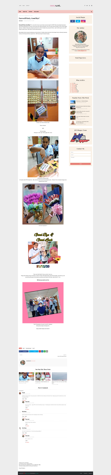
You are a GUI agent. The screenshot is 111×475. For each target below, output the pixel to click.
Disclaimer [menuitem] (36, 11)
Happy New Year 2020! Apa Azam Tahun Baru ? (59, 382)
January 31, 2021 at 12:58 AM (29, 436)
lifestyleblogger (28, 348)
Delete (26, 398)
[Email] (88, 21)
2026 (73, 83)
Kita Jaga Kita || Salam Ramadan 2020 (42, 381)
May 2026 (73, 87)
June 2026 (74, 86)
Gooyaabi (36, 473)
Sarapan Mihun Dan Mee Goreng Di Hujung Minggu (82, 112)
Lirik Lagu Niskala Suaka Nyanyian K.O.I (82, 117)
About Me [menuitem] (25, 11)
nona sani (20, 20)
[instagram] (89, 5)
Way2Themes (28, 473)
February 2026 (74, 90)
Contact (27, 5)
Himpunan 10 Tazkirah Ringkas (82, 101)
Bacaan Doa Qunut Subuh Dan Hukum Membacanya (83, 107)
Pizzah (23, 392)
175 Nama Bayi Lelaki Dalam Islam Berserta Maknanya (82, 122)
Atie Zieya (24, 428)
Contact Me (85, 473)
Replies (24, 400)
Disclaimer (90, 473)
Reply (23, 398)
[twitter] (87, 5)
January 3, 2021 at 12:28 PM (26, 429)
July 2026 (74, 85)
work (22, 15)
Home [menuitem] (20, 11)
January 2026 (74, 92)
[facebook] (85, 5)
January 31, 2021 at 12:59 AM (29, 402)
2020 (23, 348)
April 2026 (74, 88)
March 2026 (74, 89)
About (23, 5)
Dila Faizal (24, 411)
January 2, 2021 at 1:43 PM (26, 412)
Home (20, 5)
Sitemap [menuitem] (30, 11)
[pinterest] (91, 5)
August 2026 (74, 84)
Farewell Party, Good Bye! (24, 381)
